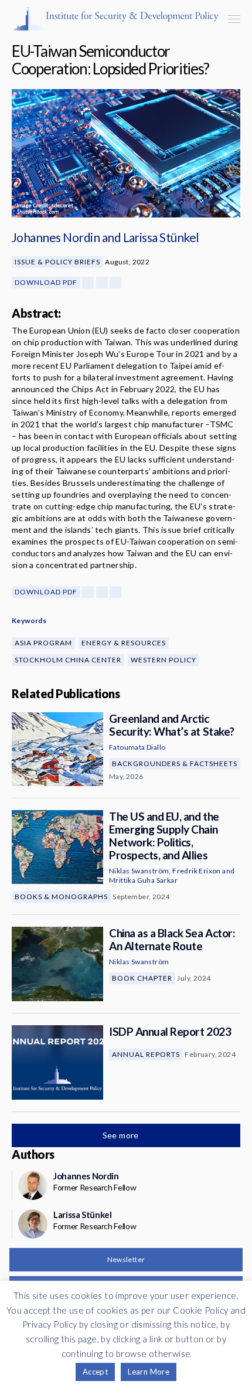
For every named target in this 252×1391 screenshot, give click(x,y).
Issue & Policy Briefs (57, 261)
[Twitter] (102, 282)
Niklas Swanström (139, 870)
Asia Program (43, 642)
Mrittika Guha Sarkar (143, 880)
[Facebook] (88, 282)
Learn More (148, 1371)
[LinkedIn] (115, 282)
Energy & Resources (123, 642)
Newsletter (126, 1259)
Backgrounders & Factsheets (174, 763)
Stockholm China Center (68, 659)
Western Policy (163, 659)
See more (122, 1135)
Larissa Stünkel (161, 237)
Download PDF (46, 282)
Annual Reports (146, 1054)
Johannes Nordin (56, 237)
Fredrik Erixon (196, 870)
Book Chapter (142, 978)
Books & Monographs (61, 896)
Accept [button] (95, 1371)
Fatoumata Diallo (137, 747)
